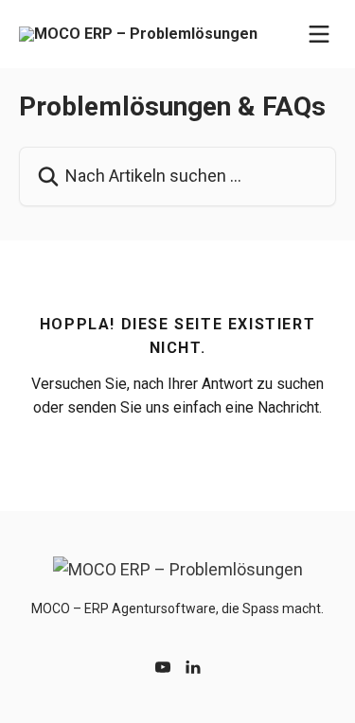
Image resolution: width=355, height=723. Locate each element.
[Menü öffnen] (319, 34)
